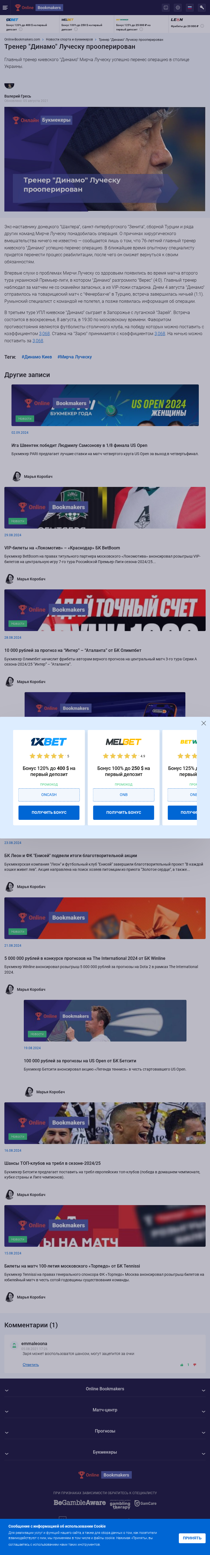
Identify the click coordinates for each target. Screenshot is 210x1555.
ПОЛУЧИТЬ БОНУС (49, 812)
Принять (192, 1538)
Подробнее (112, 1544)
